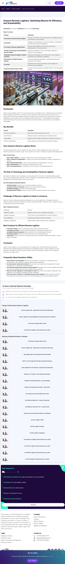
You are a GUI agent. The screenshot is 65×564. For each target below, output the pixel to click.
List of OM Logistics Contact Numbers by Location (37, 459)
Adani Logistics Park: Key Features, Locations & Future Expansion (37, 367)
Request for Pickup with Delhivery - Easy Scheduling (37, 380)
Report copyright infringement (11, 540)
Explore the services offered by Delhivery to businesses (37, 413)
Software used (6, 538)
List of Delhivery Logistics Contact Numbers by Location (37, 439)
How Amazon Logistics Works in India (37, 323)
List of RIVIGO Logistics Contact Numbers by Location (37, 452)
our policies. (50, 556)
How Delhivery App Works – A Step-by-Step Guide (37, 400)
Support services (6, 536)
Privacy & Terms (6, 542)
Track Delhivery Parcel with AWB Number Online (37, 393)
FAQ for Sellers (38, 523)
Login (49, 3)
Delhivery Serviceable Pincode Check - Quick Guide (37, 387)
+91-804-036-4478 (42, 536)
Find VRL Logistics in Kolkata (37, 426)
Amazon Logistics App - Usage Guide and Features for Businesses (37, 310)
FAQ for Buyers (38, 521)
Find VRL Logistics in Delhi (37, 419)
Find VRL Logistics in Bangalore (37, 433)
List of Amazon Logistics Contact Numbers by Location (37, 330)
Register (59, 3)
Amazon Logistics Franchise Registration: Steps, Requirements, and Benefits (37, 316)
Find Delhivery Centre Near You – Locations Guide (37, 406)
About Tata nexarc (40, 517)
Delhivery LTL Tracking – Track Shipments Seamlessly (37, 374)
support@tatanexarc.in (43, 538)
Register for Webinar (40, 526)
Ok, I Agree (32, 560)
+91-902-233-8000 (42, 540)
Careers (36, 519)
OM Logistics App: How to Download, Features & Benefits (37, 354)
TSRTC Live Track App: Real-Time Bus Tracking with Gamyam (37, 361)
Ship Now (33, 505)
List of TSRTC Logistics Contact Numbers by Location (37, 446)
